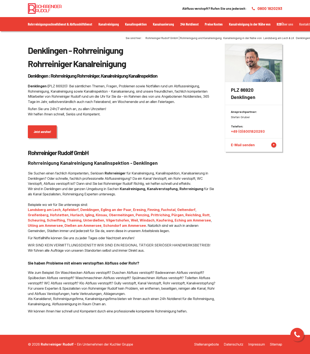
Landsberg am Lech (44, 210)
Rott (206, 215)
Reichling (193, 215)
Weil (134, 220)
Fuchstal (168, 210)
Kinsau (101, 215)
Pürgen (177, 215)
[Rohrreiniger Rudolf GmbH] (45, 8)
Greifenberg (38, 215)
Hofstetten (59, 215)
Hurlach (77, 215)
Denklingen (89, 210)
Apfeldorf (70, 210)
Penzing (142, 215)
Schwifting (56, 220)
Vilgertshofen (117, 220)
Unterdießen (93, 220)
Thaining (74, 220)
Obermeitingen (121, 215)
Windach (147, 220)
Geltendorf (186, 210)
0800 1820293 (269, 8)
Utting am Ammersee (45, 225)
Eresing (139, 210)
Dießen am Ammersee (83, 225)
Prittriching (160, 215)
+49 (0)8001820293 (248, 131)
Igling (89, 215)
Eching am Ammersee (193, 220)
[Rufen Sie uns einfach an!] (297, 334)
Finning (153, 210)
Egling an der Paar (116, 210)
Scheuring (36, 220)
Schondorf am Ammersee (124, 225)
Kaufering (164, 220)
